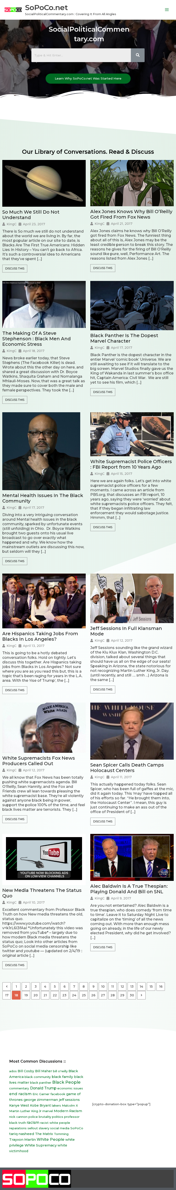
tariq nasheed (21, 1134)
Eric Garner (41, 1094)
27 (103, 995)
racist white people (55, 1122)
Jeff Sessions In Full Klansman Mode (126, 631)
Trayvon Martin (22, 1139)
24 (74, 995)
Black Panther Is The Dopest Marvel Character (124, 338)
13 (132, 986)
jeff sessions (69, 1100)
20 (35, 995)
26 (93, 995)
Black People (66, 1082)
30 (132, 995)
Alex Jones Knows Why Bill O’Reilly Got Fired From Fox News (131, 214)
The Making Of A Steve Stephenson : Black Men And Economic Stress (36, 338)
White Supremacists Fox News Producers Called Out (38, 760)
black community (38, 1077)
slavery (44, 1128)
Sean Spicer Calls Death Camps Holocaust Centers (127, 767)
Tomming (61, 1134)
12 (122, 986)
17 (6, 995)
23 (64, 995)
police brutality (39, 1117)
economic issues (70, 1088)
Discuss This (14, 268)
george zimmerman (41, 1100)
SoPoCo (76, 1128)
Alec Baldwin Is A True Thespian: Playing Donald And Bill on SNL (129, 888)
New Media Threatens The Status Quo (42, 893)
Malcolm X (70, 1105)
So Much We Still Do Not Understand (30, 214)
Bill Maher (43, 1071)
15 (151, 986)
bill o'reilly (60, 1071)
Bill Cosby (26, 1071)
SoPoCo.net (46, 7)
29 (122, 995)
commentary (19, 1088)
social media (59, 1128)
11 (112, 986)
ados (13, 1071)
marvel (47, 1111)
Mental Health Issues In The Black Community (42, 498)
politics (57, 1117)
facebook (57, 1094)
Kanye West (19, 1105)
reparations (18, 1128)
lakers (56, 1105)
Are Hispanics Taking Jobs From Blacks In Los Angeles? (40, 636)
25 (84, 995)
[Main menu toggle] (167, 9)
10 (103, 986)
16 (160, 986)
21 (45, 995)
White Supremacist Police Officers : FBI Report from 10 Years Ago (131, 464)
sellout (33, 1128)
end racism (20, 1093)
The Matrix (44, 1134)
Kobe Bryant (40, 1105)
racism (33, 1122)
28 (112, 995)
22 (55, 995)
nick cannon (18, 1117)
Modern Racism (68, 1111)
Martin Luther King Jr (25, 1111)
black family (62, 1077)
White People (50, 1139)
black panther (40, 1082)
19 (26, 995)
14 (141, 986)
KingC (11, 224)
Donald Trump (43, 1088)
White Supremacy (41, 1145)
